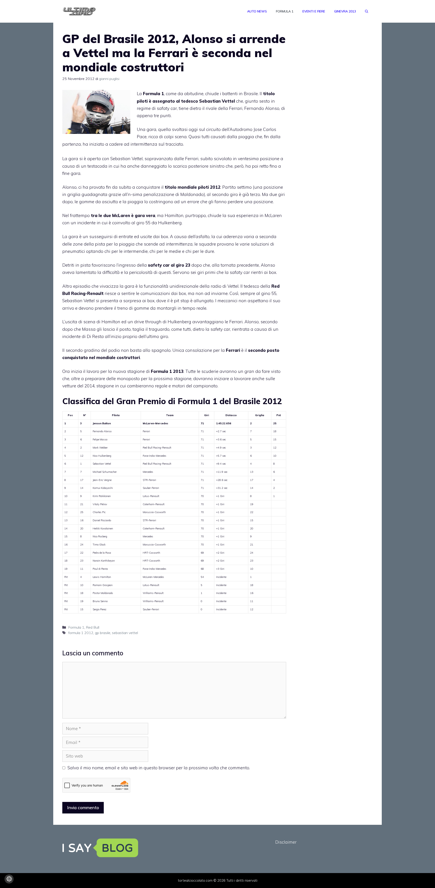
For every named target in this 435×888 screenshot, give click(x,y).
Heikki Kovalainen (103, 528)
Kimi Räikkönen (102, 496)
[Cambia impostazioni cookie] (9, 878)
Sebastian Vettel (126, 158)
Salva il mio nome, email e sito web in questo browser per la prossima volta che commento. (159, 767)
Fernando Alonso (102, 431)
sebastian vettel (125, 632)
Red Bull (92, 627)
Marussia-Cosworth (154, 512)
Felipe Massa (100, 439)
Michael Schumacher (105, 471)
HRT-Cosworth (151, 552)
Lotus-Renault (151, 496)
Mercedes (148, 471)
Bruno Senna (100, 601)
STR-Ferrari (149, 480)
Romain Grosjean (103, 585)
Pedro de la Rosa (102, 552)
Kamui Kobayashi (103, 488)
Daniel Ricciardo (102, 520)
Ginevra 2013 (345, 11)
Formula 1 (284, 11)
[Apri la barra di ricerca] (366, 11)
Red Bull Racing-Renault (157, 447)
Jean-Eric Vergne (102, 480)
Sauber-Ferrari (151, 488)
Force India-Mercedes (154, 455)
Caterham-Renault (153, 504)
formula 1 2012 (80, 632)
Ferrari (146, 431)
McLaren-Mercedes (153, 577)
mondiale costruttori (118, 357)
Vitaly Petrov (100, 504)
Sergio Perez (99, 609)
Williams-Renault (153, 593)
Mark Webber (100, 447)
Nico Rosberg (100, 536)
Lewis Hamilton (102, 577)
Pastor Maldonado (103, 593)
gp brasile (102, 632)
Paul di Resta (100, 568)
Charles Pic (99, 512)
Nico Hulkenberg (102, 455)
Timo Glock (99, 544)
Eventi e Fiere (313, 11)
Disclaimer (286, 842)
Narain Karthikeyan (104, 560)
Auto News (257, 11)
